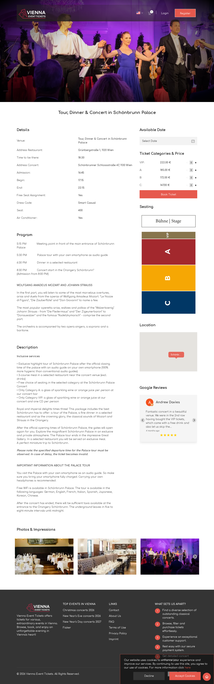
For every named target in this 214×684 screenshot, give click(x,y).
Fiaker (67, 627)
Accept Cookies (185, 676)
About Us (115, 616)
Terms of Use (117, 627)
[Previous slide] (143, 420)
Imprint (113, 639)
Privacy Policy (118, 633)
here (188, 667)
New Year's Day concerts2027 (82, 621)
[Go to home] (207, 677)
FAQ (111, 621)
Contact (114, 610)
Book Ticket (168, 194)
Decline (149, 676)
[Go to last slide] (19, 557)
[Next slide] (194, 420)
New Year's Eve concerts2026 (82, 616)
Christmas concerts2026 (78, 610)
